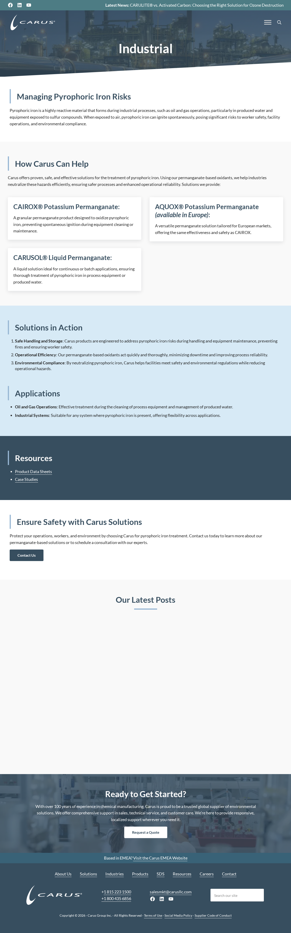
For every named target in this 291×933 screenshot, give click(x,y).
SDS (160, 873)
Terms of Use (153, 915)
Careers (207, 873)
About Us (63, 873)
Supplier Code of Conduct (213, 915)
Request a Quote (145, 832)
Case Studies (26, 479)
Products (140, 873)
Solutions (88, 873)
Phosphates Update (223, 692)
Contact (229, 873)
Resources (182, 873)
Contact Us (26, 555)
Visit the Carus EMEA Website (160, 857)
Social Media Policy (178, 915)
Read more (28, 749)
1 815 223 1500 (117, 891)
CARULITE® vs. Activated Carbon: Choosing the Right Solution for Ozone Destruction (207, 5)
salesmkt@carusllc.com (170, 891)
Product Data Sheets (33, 471)
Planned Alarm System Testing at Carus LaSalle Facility (144, 695)
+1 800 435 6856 (116, 898)
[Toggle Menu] (267, 22)
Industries (114, 873)
